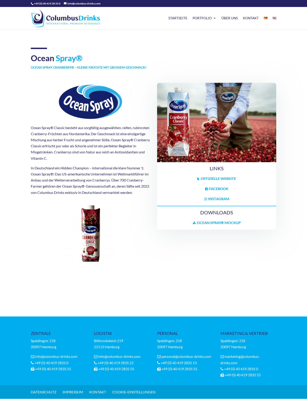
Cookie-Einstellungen (134, 392)
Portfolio (202, 18)
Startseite (177, 18)
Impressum (72, 392)
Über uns (229, 18)
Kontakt (251, 18)
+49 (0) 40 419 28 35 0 (47, 3)
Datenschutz (43, 392)
